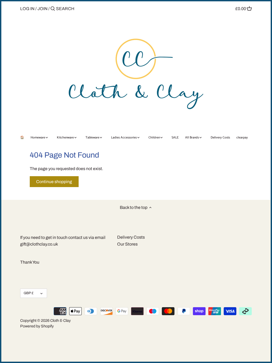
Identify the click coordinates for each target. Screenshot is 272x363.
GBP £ (28, 293)
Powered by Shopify (37, 326)
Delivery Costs (131, 237)
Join (42, 8)
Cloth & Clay (60, 320)
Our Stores (127, 244)
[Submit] (52, 9)
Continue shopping (54, 181)
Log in (27, 8)
